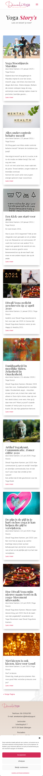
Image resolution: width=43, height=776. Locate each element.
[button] (39, 738)
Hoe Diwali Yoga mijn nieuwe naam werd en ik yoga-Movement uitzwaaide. (21, 596)
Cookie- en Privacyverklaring (20, 773)
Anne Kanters (14, 69)
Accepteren (21, 755)
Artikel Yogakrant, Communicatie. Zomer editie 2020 (19, 450)
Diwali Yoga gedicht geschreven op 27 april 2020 (19, 305)
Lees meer (9, 97)
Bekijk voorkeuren (21, 767)
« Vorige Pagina (9, 694)
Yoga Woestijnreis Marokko (16, 64)
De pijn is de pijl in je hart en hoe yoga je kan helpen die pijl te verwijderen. (20, 524)
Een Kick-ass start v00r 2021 (20, 217)
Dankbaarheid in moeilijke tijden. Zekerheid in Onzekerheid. (16, 370)
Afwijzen (21, 761)
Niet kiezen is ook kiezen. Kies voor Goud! (20, 662)
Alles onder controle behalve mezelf (18, 134)
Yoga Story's (10, 72)
